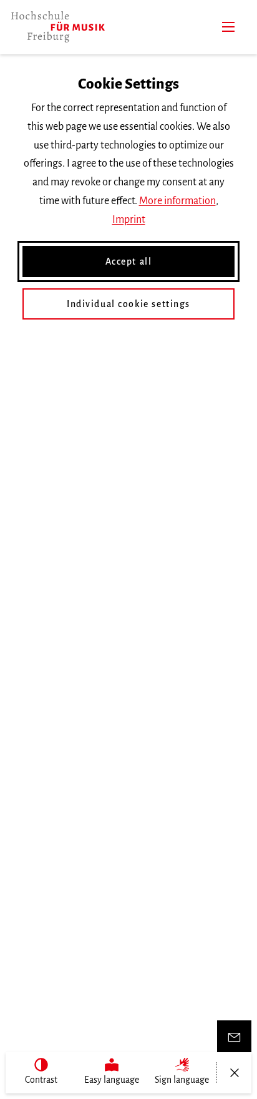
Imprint (128, 219)
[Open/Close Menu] (234, 1073)
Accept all (128, 261)
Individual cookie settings (128, 304)
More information (177, 201)
